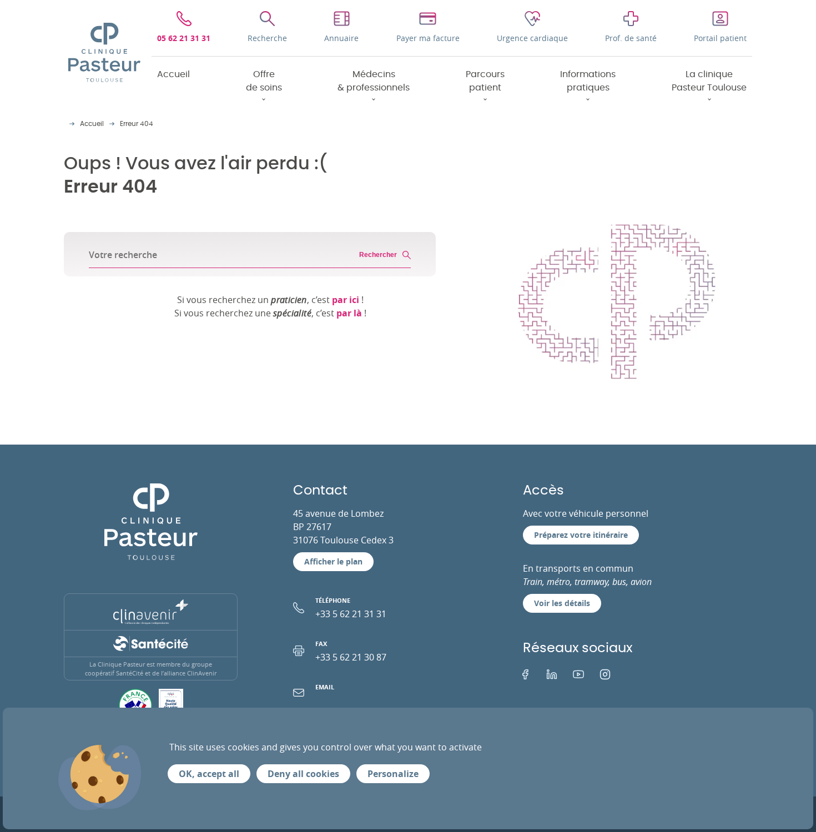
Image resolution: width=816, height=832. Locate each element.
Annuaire (341, 38)
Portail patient (720, 38)
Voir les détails (562, 603)
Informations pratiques (588, 81)
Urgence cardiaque (532, 38)
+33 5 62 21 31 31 (350, 608)
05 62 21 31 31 (183, 38)
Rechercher (378, 255)
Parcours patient (485, 81)
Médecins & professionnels (374, 81)
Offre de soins (264, 81)
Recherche (267, 38)
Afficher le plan (333, 561)
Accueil (173, 74)
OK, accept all (209, 774)
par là (349, 313)
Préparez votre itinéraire (581, 535)
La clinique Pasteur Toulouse (709, 81)
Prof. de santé (631, 38)
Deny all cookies (303, 774)
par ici (345, 300)
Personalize (393, 774)
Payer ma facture (428, 38)
